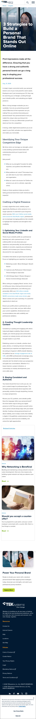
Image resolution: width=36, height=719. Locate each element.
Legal (4, 665)
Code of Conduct (8, 652)
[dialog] (18, 707)
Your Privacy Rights (8, 661)
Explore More (8, 590)
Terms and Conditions (9, 677)
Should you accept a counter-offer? (17, 517)
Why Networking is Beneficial (17, 466)
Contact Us (6, 626)
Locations (5, 638)
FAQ (4, 634)
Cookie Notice (7, 656)
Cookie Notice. (22, 706)
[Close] (33, 698)
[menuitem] (18, 626)
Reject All (18, 716)
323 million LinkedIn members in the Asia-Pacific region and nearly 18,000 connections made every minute (16, 293)
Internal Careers (7, 630)
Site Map (5, 643)
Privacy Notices (7, 673)
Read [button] (4, 481)
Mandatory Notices (8, 669)
